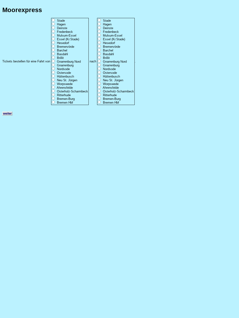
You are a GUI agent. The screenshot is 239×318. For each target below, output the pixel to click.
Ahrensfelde (65, 87)
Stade (61, 20)
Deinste (62, 28)
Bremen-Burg (66, 99)
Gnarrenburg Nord (69, 61)
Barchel (62, 50)
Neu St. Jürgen (67, 80)
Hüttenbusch (65, 76)
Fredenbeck (65, 32)
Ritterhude (64, 95)
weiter (7, 113)
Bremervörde (65, 46)
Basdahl (62, 54)
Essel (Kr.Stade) (68, 39)
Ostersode (64, 72)
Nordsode (63, 69)
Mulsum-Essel (66, 35)
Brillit (60, 58)
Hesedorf (63, 43)
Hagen (61, 24)
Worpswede (65, 84)
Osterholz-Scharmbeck (72, 91)
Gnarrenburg (65, 65)
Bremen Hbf (65, 102)
